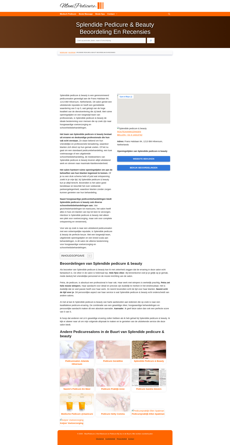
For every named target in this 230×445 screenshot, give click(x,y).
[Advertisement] (115, 74)
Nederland (63, 52)
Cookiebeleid (110, 439)
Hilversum (71, 52)
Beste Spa (100, 14)
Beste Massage (86, 14)
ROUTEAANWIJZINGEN (129, 132)
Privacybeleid (122, 439)
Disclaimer (100, 439)
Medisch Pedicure (68, 14)
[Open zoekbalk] (169, 14)
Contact (111, 14)
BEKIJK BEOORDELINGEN (143, 167)
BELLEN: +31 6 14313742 (129, 135)
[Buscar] (151, 40)
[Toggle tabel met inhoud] (88, 256)
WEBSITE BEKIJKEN (143, 159)
